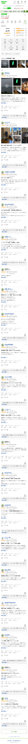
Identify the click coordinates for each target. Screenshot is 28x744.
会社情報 (9, 740)
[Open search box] (2, 53)
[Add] (25, 15)
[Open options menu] (26, 73)
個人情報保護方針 (17, 740)
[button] (5, 64)
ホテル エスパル (5, 16)
